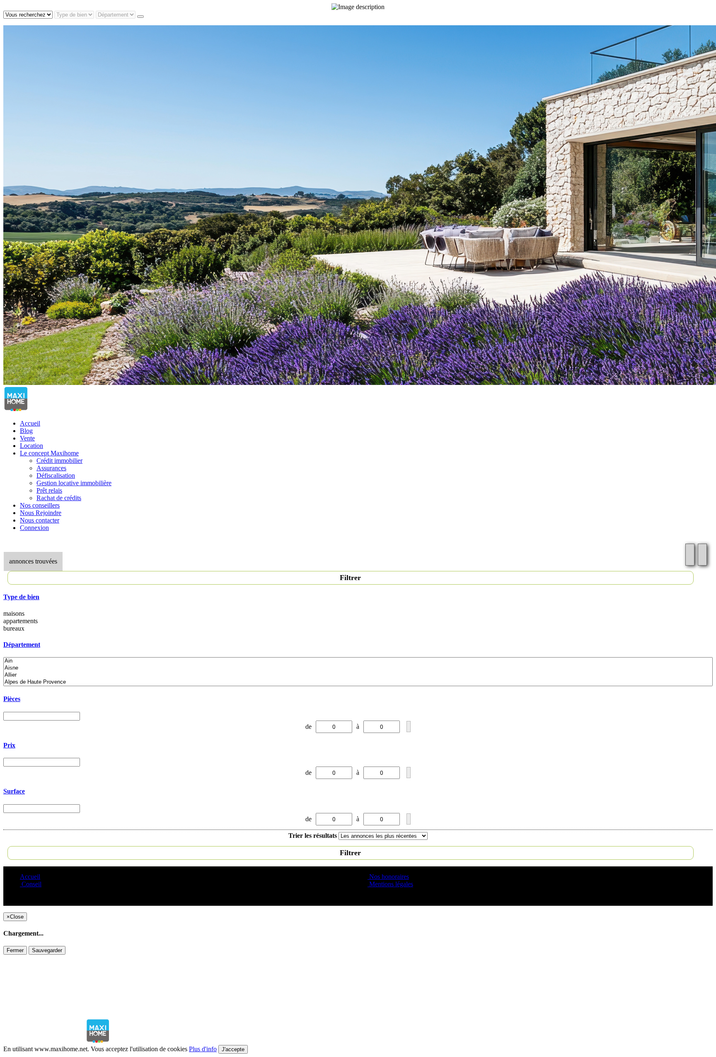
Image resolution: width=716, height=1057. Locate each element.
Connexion (34, 527)
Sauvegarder (47, 950)
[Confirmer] (408, 726)
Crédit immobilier (59, 460)
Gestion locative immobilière (73, 482)
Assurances (51, 468)
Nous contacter (39, 520)
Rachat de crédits (58, 497)
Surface (14, 791)
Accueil (30, 423)
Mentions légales (390, 884)
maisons (13, 613)
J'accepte (233, 1049)
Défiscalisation (55, 475)
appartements (20, 620)
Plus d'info (203, 1048)
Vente (27, 438)
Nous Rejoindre (40, 512)
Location (31, 445)
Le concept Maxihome (49, 453)
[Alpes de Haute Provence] (358, 682)
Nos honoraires (388, 876)
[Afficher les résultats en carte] (702, 555)
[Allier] (358, 675)
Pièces (11, 698)
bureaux (13, 628)
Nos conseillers (40, 505)
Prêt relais (49, 490)
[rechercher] (140, 16)
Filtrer (350, 577)
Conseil (30, 884)
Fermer (15, 950)
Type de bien (21, 596)
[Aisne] (358, 668)
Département (21, 644)
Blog (26, 430)
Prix (9, 745)
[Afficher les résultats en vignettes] (689, 555)
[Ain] (358, 661)
